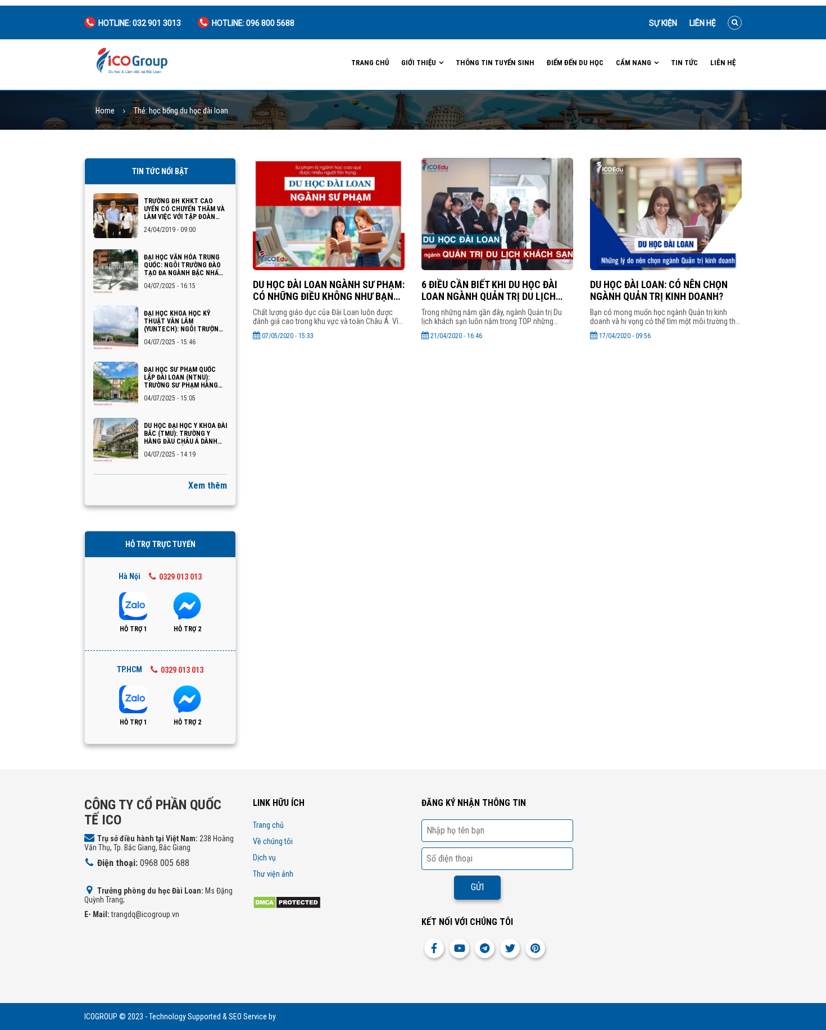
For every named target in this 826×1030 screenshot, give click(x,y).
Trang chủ (370, 62)
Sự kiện (663, 23)
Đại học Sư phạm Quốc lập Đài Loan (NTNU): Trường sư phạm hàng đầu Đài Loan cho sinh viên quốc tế (181, 377)
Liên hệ (702, 23)
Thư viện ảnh (273, 873)
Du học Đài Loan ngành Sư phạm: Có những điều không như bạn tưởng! (329, 290)
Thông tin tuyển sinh (495, 62)
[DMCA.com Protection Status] (287, 901)
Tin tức (684, 62)
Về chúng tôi (273, 841)
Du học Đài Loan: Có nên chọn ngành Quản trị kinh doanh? (659, 290)
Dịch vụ (264, 857)
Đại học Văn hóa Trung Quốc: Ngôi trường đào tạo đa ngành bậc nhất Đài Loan (183, 265)
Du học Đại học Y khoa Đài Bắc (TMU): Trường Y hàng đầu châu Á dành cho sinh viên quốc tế (185, 433)
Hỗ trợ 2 (187, 629)
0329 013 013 (180, 576)
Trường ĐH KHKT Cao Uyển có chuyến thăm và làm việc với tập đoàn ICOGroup (184, 209)
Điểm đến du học (575, 62)
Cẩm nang (633, 62)
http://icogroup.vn (306, 1016)
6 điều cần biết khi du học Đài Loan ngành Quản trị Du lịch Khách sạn (489, 290)
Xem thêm (207, 485)
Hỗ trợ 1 (133, 629)
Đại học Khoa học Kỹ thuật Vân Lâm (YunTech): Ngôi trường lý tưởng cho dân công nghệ (183, 321)
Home (105, 111)
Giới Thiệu (418, 62)
